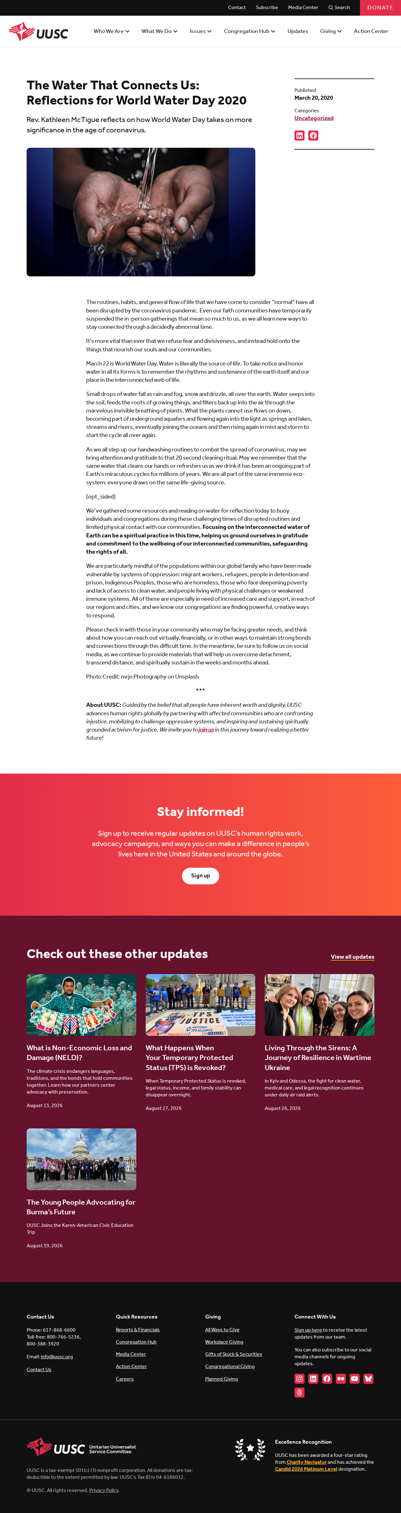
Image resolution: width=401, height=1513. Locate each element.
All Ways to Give (222, 1330)
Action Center (131, 1367)
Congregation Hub (136, 1342)
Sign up (200, 876)
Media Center (131, 1354)
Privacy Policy (103, 1490)
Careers (125, 1379)
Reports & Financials (138, 1330)
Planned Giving (221, 1379)
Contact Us (39, 1370)
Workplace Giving (224, 1342)
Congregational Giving (230, 1367)
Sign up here (308, 1330)
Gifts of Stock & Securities (233, 1354)
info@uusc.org (57, 1357)
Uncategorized (314, 118)
